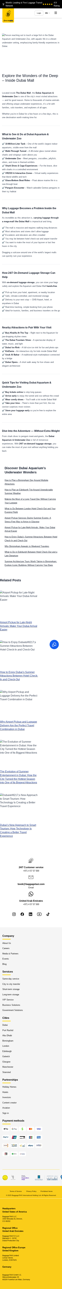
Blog (4, 964)
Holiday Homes (9, 1087)
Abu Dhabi (7, 1035)
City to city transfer (11, 984)
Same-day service (10, 979)
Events (5, 959)
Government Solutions (12, 1010)
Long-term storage (10, 994)
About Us (6, 943)
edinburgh (7, 1051)
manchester (7, 1067)
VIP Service (8, 999)
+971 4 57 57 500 (31, 871)
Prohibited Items (46, 1191)
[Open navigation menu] (56, 13)
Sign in (5, 1113)
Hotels (5, 1092)
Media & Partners (10, 953)
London (5, 1046)
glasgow (6, 1061)
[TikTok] (48, 914)
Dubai (5, 1025)
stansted (6, 1072)
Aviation (6, 1108)
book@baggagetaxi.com (31, 884)
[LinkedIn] (30, 914)
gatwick (6, 1056)
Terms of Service (16, 1191)
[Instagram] (14, 914)
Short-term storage (11, 989)
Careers (6, 948)
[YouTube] (39, 914)
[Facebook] (22, 914)
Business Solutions (11, 1005)
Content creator (9, 1102)
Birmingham (7, 1040)
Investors (6, 1097)
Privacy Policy (31, 1191)
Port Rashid (7, 1030)
